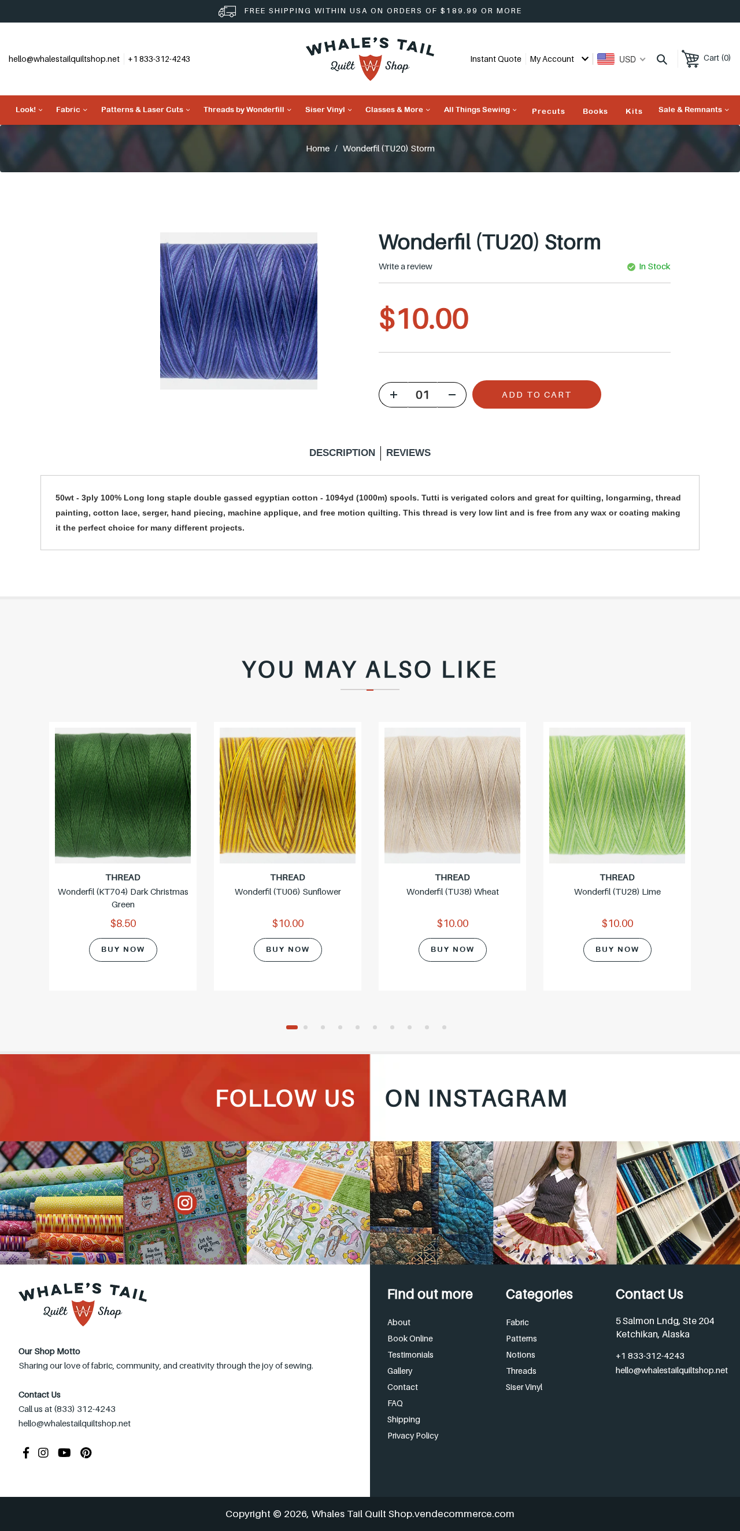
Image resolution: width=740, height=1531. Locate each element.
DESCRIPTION (342, 452)
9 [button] (430, 1028)
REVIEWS (408, 452)
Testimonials (410, 1354)
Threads (521, 1371)
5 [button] (361, 1028)
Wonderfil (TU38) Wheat (452, 891)
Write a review (405, 266)
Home (318, 148)
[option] (122, 863)
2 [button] (309, 1028)
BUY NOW (123, 949)
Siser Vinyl (524, 1387)
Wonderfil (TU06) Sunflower (288, 891)
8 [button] (413, 1028)
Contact (402, 1387)
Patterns (521, 1338)
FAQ (395, 1403)
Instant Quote (495, 59)
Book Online (410, 1338)
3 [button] (326, 1028)
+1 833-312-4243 (650, 1355)
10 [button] (448, 1028)
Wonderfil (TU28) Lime (617, 891)
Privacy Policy (412, 1435)
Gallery (399, 1371)
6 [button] (378, 1028)
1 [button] (292, 1028)
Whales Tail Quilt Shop (362, 1513)
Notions (520, 1354)
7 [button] (396, 1028)
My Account (553, 59)
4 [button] (344, 1028)
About (398, 1322)
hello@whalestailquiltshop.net (64, 59)
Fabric (517, 1322)
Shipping (403, 1419)
